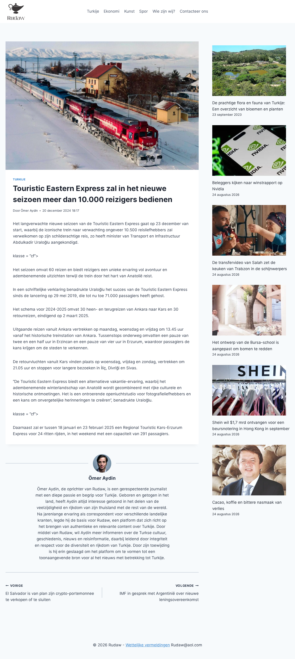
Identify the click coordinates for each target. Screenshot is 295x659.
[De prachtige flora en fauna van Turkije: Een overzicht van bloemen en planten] (250, 70)
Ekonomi (111, 11)
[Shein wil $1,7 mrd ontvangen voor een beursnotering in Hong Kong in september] (250, 390)
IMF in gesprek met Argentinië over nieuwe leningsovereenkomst (159, 593)
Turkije (93, 11)
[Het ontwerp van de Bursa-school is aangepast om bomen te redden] (250, 310)
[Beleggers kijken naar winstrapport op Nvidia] (250, 150)
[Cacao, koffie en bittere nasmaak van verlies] (250, 470)
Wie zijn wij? (164, 11)
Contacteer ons (194, 11)
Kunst (129, 11)
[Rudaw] (16, 11)
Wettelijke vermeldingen (148, 645)
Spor (143, 11)
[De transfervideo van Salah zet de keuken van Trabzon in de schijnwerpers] (250, 230)
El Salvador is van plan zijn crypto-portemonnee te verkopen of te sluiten (50, 593)
